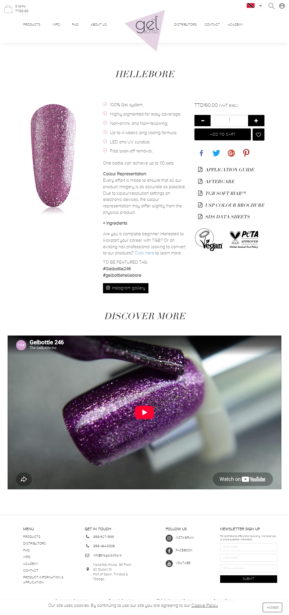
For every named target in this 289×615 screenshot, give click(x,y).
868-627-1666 (103, 537)
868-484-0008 (104, 546)
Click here (144, 253)
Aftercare (219, 182)
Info (56, 24)
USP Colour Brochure (234, 205)
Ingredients (115, 223)
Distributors (185, 24)
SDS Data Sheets (227, 217)
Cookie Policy (204, 605)
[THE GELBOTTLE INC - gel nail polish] (144, 31)
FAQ (75, 24)
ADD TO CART (222, 134)
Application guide (229, 170)
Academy (235, 24)
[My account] (282, 6)
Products (31, 24)
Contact (212, 24)
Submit (248, 579)
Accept (272, 607)
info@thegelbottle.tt (107, 555)
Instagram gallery (128, 288)
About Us (99, 24)
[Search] (271, 6)
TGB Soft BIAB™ (225, 193)
